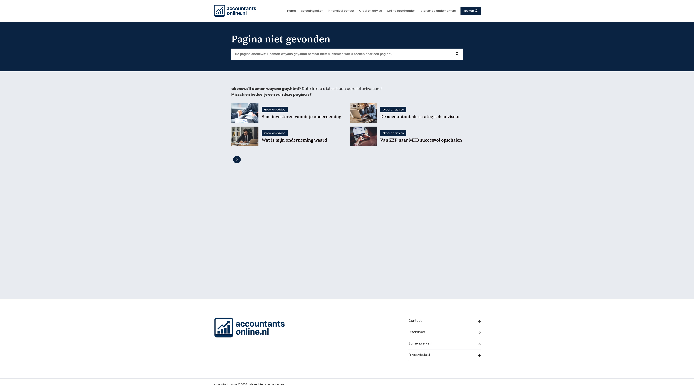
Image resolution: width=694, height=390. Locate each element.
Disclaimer (416, 332)
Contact (415, 320)
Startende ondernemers (438, 11)
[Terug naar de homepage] (235, 11)
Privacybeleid (419, 354)
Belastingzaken (312, 11)
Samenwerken (419, 343)
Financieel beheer (341, 11)
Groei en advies (370, 11)
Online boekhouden (401, 11)
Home (291, 11)
